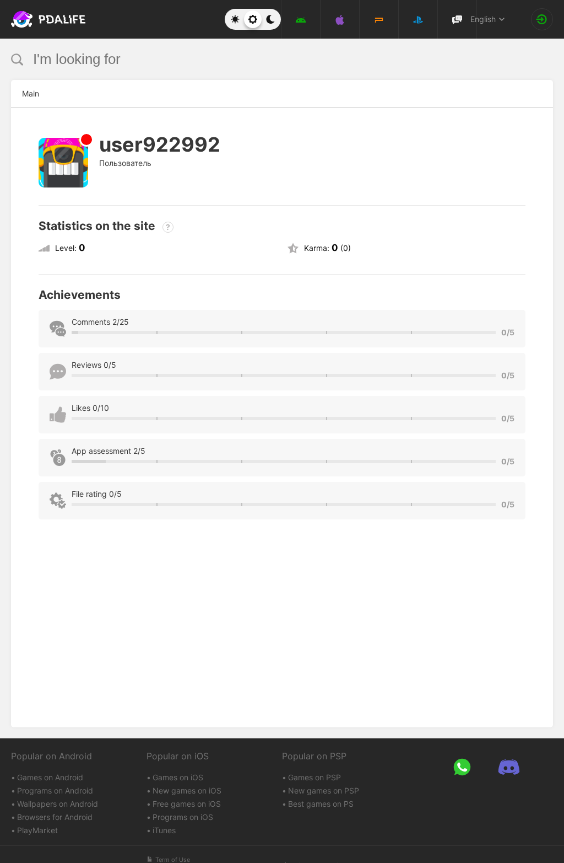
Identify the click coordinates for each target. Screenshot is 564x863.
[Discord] (509, 767)
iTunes (164, 830)
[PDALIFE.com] (38, 19)
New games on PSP (323, 790)
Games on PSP (314, 777)
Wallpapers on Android (57, 803)
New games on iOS (187, 790)
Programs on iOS (183, 817)
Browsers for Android (55, 817)
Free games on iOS (187, 803)
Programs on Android (55, 790)
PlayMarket (37, 830)
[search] (261, 59)
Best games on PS (321, 803)
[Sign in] (542, 19)
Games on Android (50, 777)
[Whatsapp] (462, 767)
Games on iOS (178, 777)
